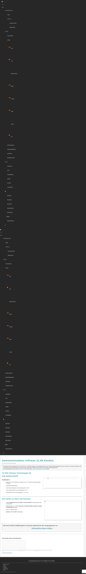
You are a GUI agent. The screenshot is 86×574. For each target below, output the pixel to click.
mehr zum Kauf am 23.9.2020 (40, 469)
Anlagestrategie (10, 174)
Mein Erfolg (8, 431)
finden (8, 14)
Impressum (5, 568)
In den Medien (10, 187)
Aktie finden (9, 153)
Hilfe (8, 170)
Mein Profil (9, 195)
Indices (8, 39)
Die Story (9, 182)
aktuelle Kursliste (10, 145)
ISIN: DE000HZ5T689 (9, 476)
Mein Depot (9, 199)
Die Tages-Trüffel (13, 23)
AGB (4, 570)
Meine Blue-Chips (10, 220)
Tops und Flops (10, 35)
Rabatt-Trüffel (12, 27)
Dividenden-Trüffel (10, 157)
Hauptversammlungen (11, 149)
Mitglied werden (6, 564)
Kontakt (8, 178)
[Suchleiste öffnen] (3, 4)
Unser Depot (9, 166)
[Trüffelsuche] (2, 229)
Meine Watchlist (10, 208)
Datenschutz (5, 569)
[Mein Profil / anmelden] (5, 191)
